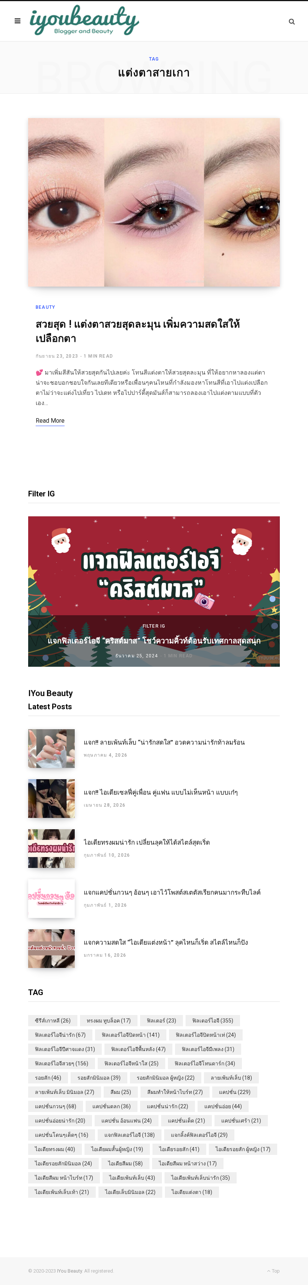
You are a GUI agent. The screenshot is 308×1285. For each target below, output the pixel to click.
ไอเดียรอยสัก (179, 1149)
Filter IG (154, 626)
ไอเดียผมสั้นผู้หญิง (117, 1149)
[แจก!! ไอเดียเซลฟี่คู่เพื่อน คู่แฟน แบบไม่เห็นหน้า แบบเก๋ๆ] (56, 798)
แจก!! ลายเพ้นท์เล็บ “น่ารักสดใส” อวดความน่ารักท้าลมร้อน (164, 742)
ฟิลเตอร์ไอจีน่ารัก (60, 1035)
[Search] (292, 21)
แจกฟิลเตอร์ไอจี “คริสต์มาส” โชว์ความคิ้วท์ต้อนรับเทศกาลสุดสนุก (154, 640)
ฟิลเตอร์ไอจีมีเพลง (208, 1049)
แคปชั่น (235, 1092)
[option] (154, 591)
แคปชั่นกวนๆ (55, 1106)
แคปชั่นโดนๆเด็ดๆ (61, 1135)
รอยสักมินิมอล (99, 1078)
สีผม (120, 1092)
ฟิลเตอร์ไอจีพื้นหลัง (138, 1049)
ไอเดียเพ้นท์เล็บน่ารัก (200, 1178)
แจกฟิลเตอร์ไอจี (129, 1135)
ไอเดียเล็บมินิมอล (130, 1192)
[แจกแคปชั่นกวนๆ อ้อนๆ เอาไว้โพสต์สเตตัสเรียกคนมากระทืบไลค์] (56, 898)
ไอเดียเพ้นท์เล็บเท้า (62, 1192)
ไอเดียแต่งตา (192, 1192)
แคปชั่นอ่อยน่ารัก (60, 1121)
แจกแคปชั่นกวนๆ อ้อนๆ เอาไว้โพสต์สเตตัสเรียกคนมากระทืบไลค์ (172, 892)
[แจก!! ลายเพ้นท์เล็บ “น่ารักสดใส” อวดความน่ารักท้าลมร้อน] (56, 748)
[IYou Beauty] (84, 21)
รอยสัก (48, 1078)
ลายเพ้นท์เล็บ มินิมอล (64, 1092)
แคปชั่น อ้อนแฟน (126, 1121)
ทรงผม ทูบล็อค (109, 1021)
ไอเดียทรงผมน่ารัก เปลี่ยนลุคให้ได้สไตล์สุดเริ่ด (147, 842)
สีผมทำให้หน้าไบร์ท (175, 1092)
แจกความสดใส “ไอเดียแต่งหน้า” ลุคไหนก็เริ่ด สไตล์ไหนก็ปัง (166, 942)
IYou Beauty (69, 1271)
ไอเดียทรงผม (55, 1149)
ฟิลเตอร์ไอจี (212, 1021)
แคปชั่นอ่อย (223, 1106)
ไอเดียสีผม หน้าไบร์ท (64, 1178)
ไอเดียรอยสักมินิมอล (63, 1164)
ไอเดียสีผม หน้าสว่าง (188, 1164)
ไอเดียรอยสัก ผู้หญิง (243, 1149)
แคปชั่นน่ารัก (167, 1106)
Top (275, 1271)
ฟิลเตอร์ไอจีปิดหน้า (131, 1035)
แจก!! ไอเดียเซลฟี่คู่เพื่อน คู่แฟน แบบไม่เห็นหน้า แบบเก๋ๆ (161, 792)
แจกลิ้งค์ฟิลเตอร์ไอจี (199, 1135)
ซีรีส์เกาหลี (53, 1021)
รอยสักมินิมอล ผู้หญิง (166, 1078)
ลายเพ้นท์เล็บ (231, 1078)
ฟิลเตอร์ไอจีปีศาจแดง (65, 1049)
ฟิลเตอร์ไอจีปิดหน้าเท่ (206, 1035)
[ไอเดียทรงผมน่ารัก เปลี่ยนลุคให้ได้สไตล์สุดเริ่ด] (56, 848)
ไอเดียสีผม (125, 1164)
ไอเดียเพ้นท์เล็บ (132, 1178)
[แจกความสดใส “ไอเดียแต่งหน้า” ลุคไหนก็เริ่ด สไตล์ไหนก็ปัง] (56, 948)
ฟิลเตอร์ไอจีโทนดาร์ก (205, 1063)
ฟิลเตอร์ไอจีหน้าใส (131, 1063)
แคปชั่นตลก (111, 1106)
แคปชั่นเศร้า (241, 1121)
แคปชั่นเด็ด (186, 1121)
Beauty (45, 307)
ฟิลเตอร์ (161, 1021)
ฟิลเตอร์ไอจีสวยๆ (61, 1063)
